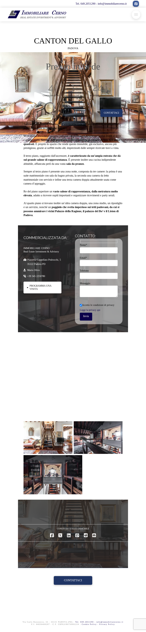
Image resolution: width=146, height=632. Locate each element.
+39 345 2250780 (36, 276)
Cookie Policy (90, 624)
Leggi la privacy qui (90, 310)
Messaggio (85, 283)
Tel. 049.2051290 (85, 3)
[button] (136, 14)
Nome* (83, 245)
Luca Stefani (34, 448)
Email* (83, 258)
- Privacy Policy (106, 624)
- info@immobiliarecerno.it (111, 3)
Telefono (84, 270)
